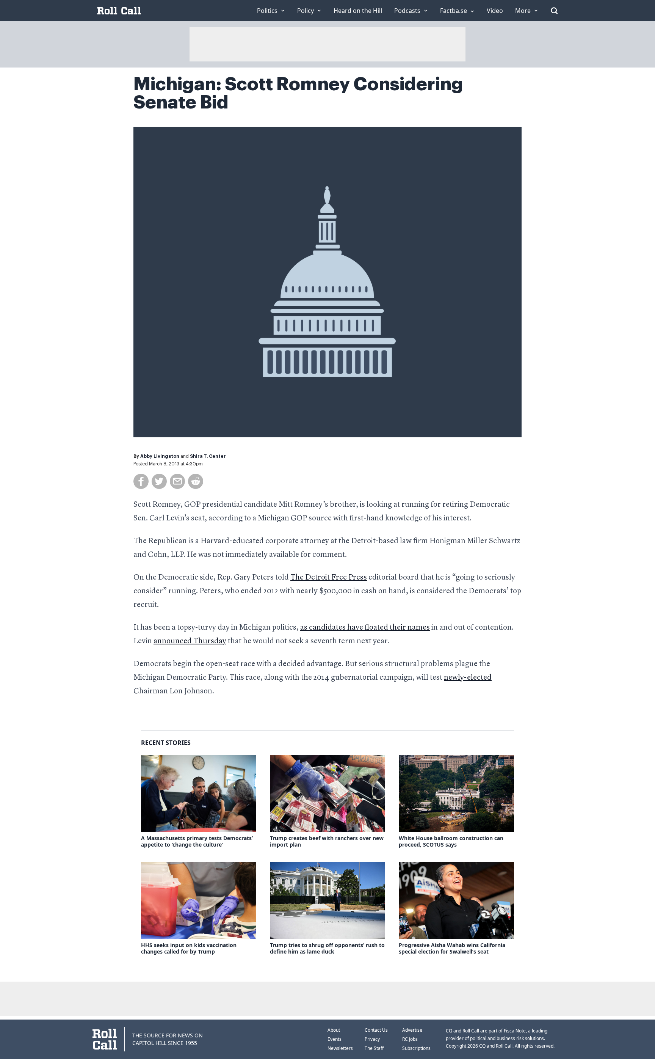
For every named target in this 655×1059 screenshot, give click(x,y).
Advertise (412, 1030)
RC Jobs (410, 1039)
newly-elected (468, 678)
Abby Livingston (159, 456)
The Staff (374, 1048)
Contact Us (376, 1030)
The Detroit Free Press (328, 577)
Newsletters (340, 1048)
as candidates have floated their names (365, 628)
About (334, 1030)
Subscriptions (416, 1048)
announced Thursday (190, 641)
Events (335, 1039)
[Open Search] (554, 10)
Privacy (372, 1039)
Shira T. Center (208, 456)
